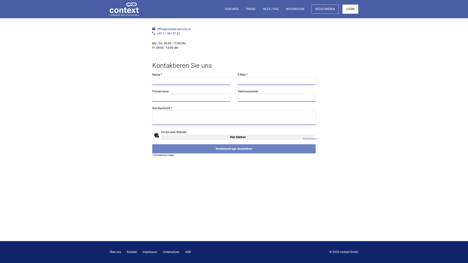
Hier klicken (238, 137)
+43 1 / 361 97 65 (168, 33)
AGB (188, 252)
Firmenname (160, 91)
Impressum (150, 252)
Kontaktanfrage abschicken (234, 148)
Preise (251, 9)
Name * (157, 74)
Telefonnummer (248, 91)
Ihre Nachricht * (162, 108)
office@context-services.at (174, 29)
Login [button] (350, 9)
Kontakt (132, 252)
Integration (295, 9)
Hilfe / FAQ (271, 9)
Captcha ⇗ (310, 139)
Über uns (115, 252)
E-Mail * (243, 74)
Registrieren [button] (325, 9)
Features (232, 9)
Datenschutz (171, 252)
